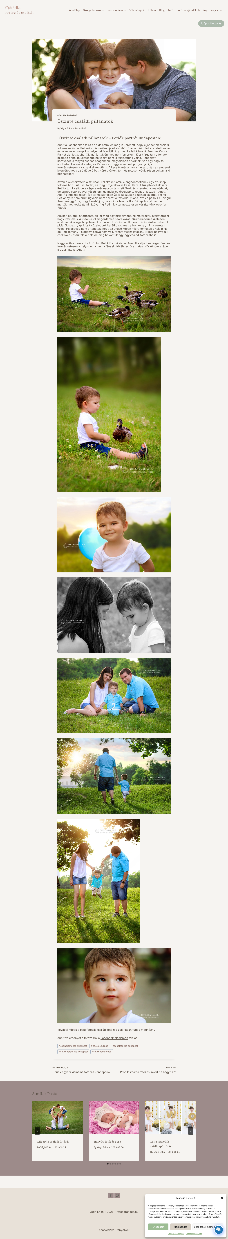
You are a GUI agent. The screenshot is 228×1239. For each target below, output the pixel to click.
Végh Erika (66, 128)
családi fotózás (67, 115)
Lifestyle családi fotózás (53, 1141)
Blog (162, 10)
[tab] (108, 1164)
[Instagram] (117, 1195)
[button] (221, 1197)
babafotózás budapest (125, 1046)
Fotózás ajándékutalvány (192, 10)
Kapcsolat (216, 10)
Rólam (152, 10)
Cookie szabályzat (176, 1233)
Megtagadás (180, 1226)
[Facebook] (111, 1195)
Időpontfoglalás (211, 23)
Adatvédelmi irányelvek (114, 1230)
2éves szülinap (99, 1046)
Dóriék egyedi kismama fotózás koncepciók (81, 1070)
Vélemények (136, 10)
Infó (170, 10)
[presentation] (57, 1117)
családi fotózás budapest (73, 1046)
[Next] (190, 1131)
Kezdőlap (74, 10)
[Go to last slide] (37, 1131)
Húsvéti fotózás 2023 (107, 1141)
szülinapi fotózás (101, 1051)
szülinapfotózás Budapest (73, 1051)
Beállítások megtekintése (208, 1226)
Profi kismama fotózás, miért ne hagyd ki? (148, 1070)
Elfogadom (158, 1226)
